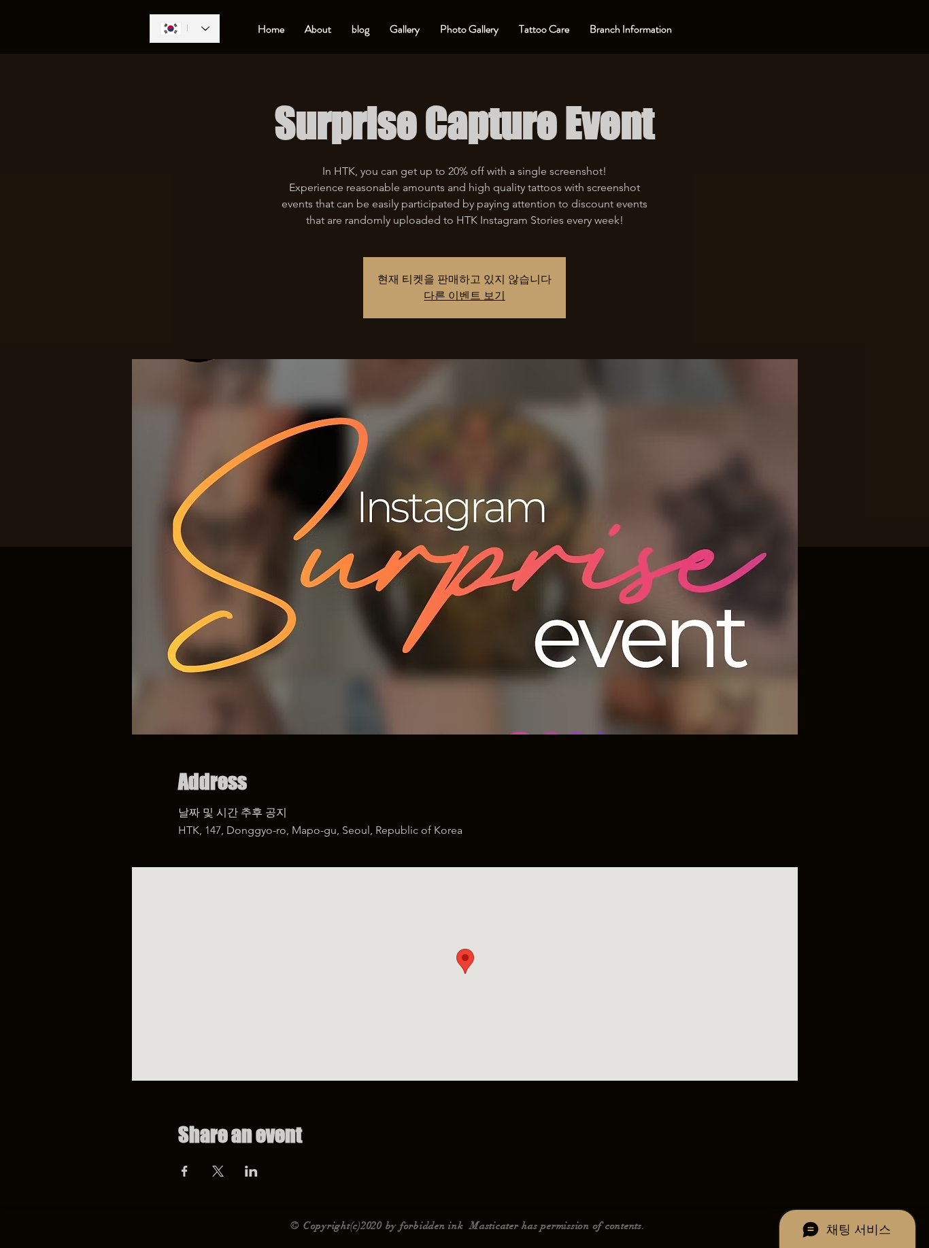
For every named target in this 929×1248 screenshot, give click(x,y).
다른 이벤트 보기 (464, 295)
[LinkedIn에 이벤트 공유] (251, 1171)
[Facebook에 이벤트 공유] (184, 1171)
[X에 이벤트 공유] (218, 1171)
